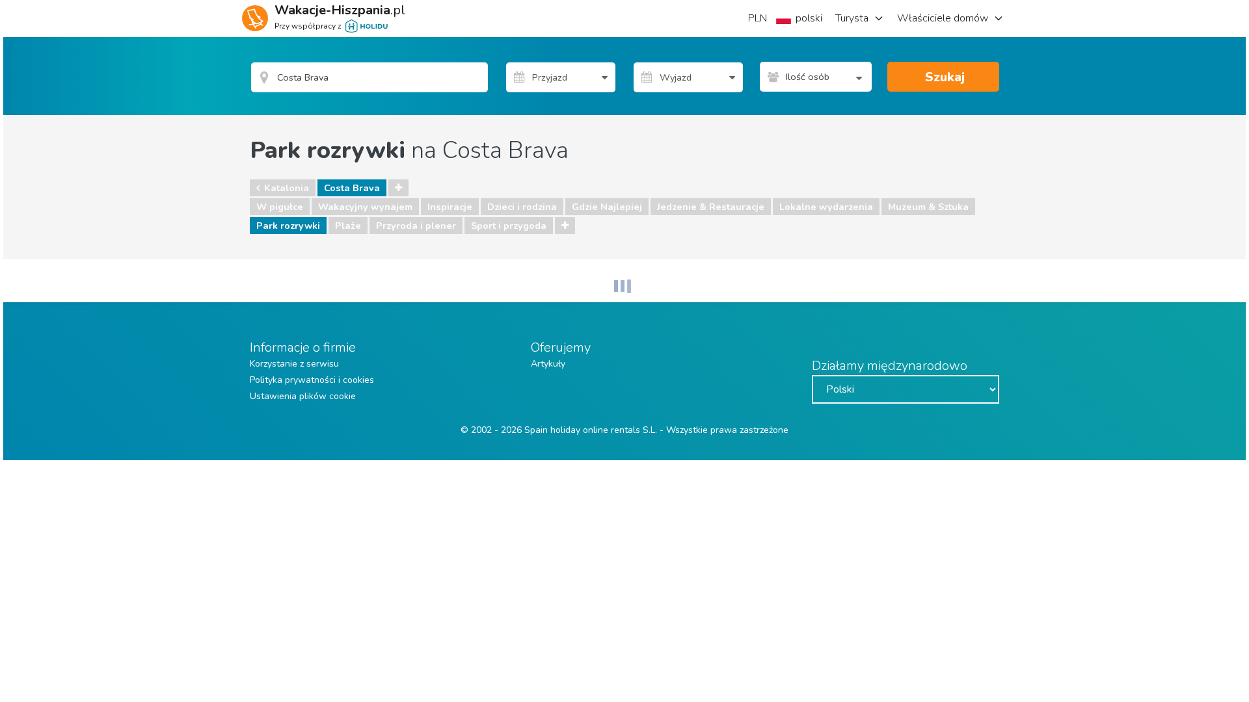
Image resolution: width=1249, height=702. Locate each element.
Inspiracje (449, 206)
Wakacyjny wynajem (365, 206)
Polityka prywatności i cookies (312, 380)
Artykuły (548, 364)
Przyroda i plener (416, 225)
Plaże (348, 225)
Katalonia (286, 187)
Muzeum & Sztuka (928, 206)
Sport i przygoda (508, 225)
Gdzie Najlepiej (607, 206)
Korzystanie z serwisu (294, 364)
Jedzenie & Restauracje (710, 206)
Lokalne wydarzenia (826, 206)
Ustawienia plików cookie (303, 396)
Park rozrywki (288, 225)
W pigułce (279, 206)
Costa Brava (352, 187)
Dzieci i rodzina (522, 206)
